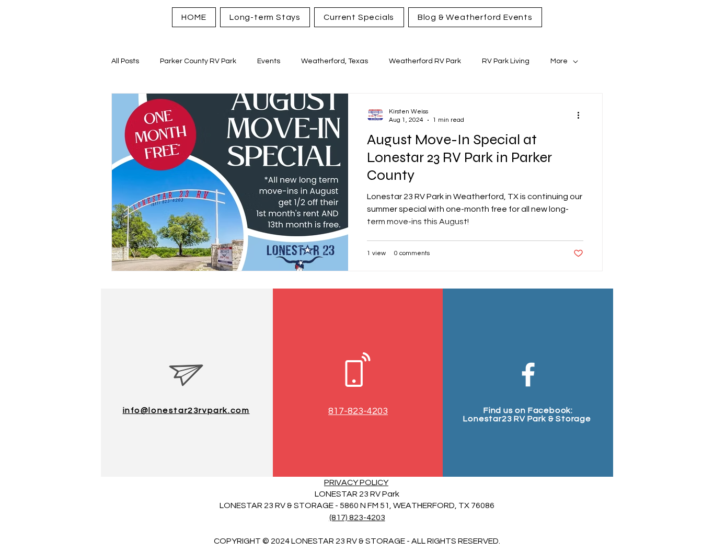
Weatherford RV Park (425, 61)
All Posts (125, 61)
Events (268, 61)
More (559, 61)
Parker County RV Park (198, 61)
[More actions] (581, 115)
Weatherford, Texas (334, 61)
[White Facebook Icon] (528, 374)
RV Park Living (505, 61)
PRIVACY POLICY (356, 482)
